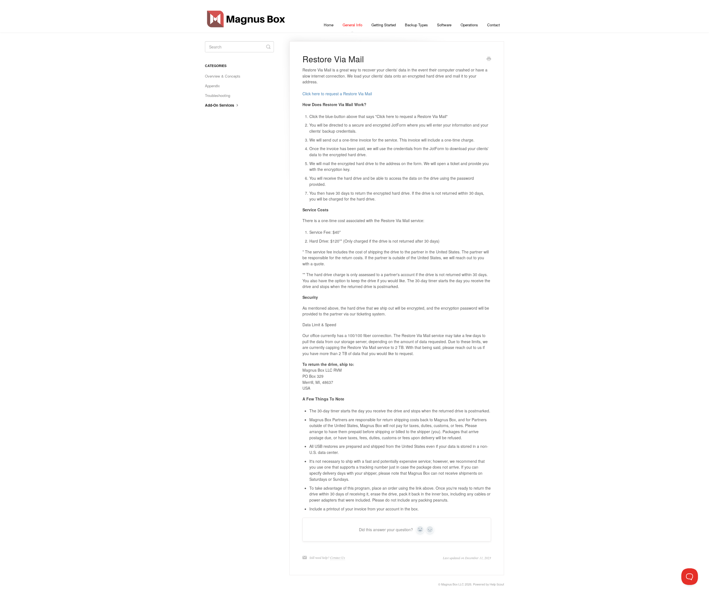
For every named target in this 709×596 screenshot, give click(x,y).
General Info (352, 24)
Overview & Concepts (222, 76)
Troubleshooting (217, 95)
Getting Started (383, 24)
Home (328, 24)
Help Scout (497, 584)
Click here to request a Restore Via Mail (337, 93)
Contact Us (337, 557)
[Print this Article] (489, 59)
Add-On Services (220, 105)
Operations (469, 24)
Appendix (212, 85)
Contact (493, 24)
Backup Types (416, 24)
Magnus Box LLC (452, 584)
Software (444, 24)
